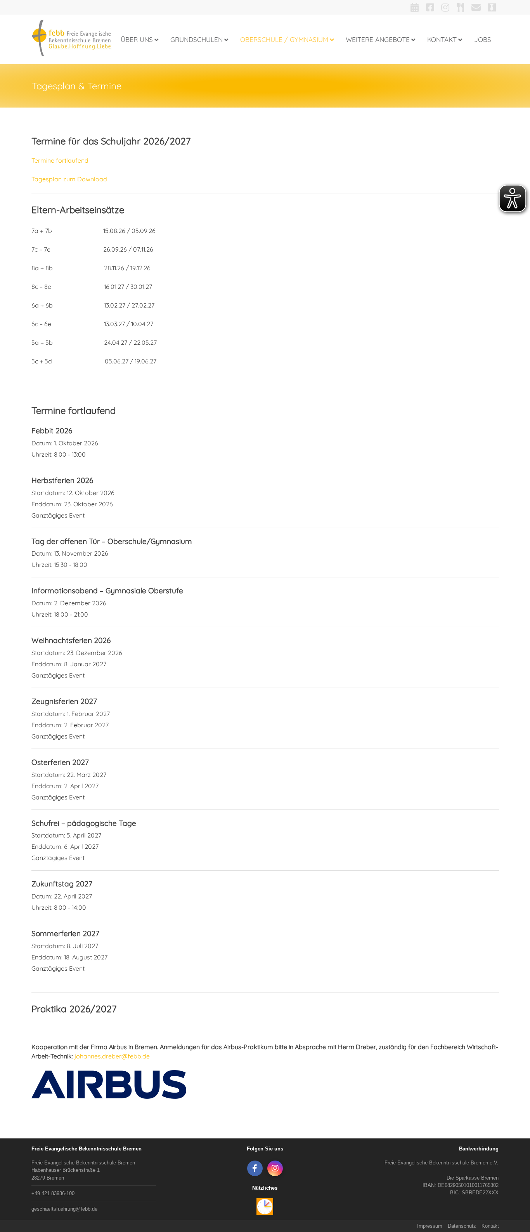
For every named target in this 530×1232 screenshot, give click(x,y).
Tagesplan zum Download (69, 179)
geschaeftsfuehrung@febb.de (64, 1209)
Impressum (429, 1226)
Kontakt (490, 1226)
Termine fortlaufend (59, 160)
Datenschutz (462, 1226)
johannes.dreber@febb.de (112, 1056)
